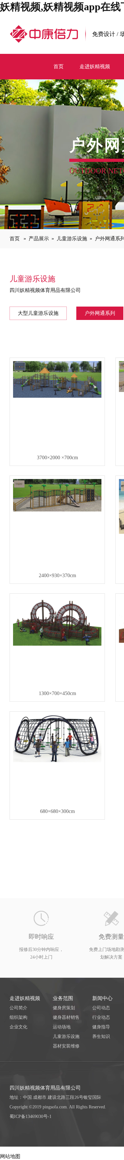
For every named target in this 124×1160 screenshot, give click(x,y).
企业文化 (18, 1027)
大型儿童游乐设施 (38, 313)
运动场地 (62, 1027)
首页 (15, 238)
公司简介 (18, 1007)
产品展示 (39, 238)
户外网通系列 (100, 313)
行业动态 (101, 1017)
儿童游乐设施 (72, 238)
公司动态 (101, 1007)
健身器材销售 (66, 1017)
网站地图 (10, 1156)
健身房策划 (64, 1007)
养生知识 (101, 1036)
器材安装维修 (66, 1046)
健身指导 (101, 1027)
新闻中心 (102, 998)
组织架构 (18, 1017)
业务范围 (63, 998)
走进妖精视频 (25, 998)
